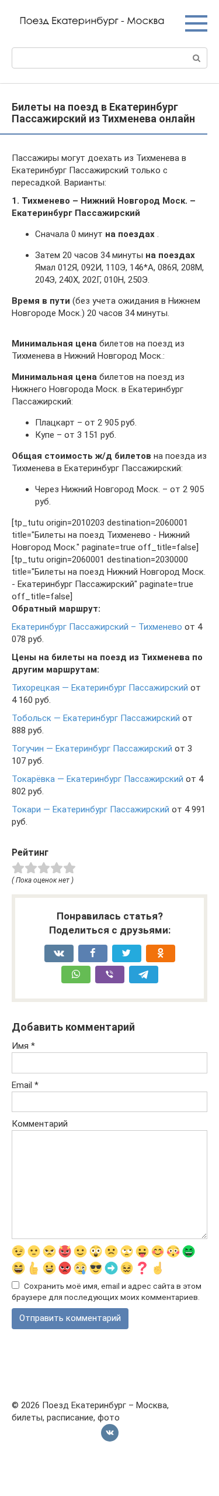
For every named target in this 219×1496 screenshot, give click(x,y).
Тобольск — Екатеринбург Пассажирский (96, 718)
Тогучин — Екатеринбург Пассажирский (92, 748)
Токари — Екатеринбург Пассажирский (90, 809)
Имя (23, 1046)
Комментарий (40, 1123)
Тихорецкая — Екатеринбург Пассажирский (100, 687)
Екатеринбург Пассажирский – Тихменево (97, 627)
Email (25, 1085)
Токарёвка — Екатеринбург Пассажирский (97, 779)
